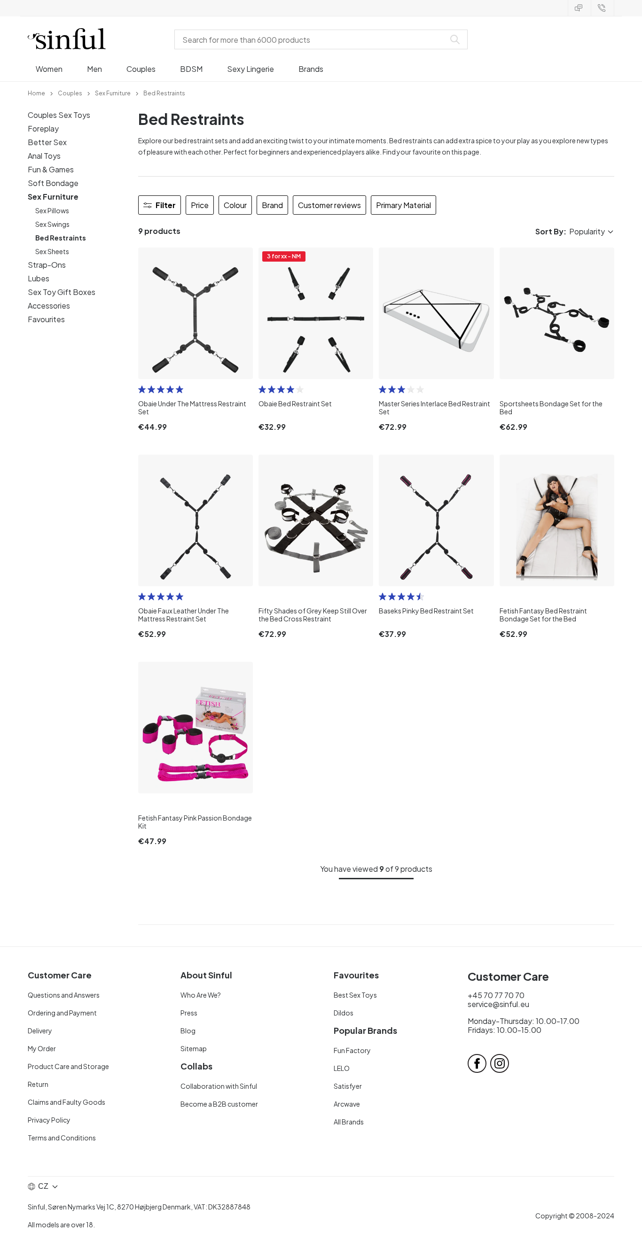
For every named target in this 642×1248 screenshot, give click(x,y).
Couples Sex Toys (59, 115)
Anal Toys (44, 156)
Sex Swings (52, 224)
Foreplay (43, 128)
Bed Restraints (60, 237)
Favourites (46, 319)
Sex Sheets (52, 251)
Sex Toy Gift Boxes (61, 292)
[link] (36, 92)
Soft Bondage (53, 183)
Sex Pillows (52, 210)
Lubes (38, 278)
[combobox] (311, 39)
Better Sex (47, 142)
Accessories (49, 305)
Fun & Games (51, 169)
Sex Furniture (53, 197)
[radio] (142, 389)
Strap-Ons (47, 265)
